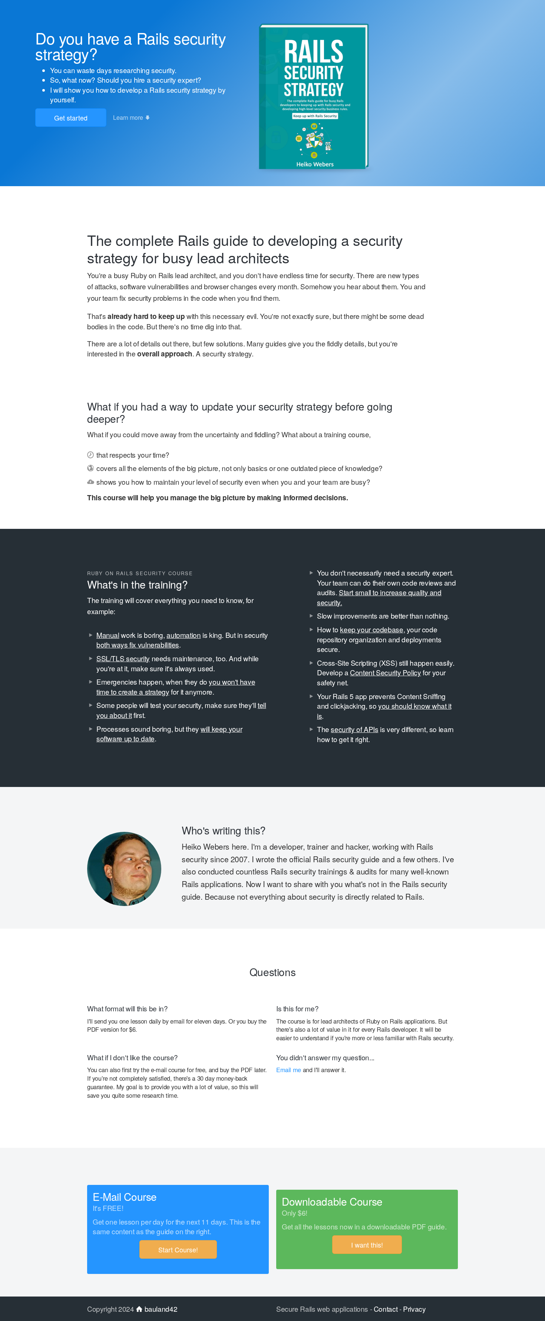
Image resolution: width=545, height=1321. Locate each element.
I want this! (367, 1244)
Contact (385, 1309)
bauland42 (160, 1309)
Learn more (129, 117)
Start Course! (178, 1249)
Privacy (414, 1309)
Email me (288, 1069)
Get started (70, 117)
